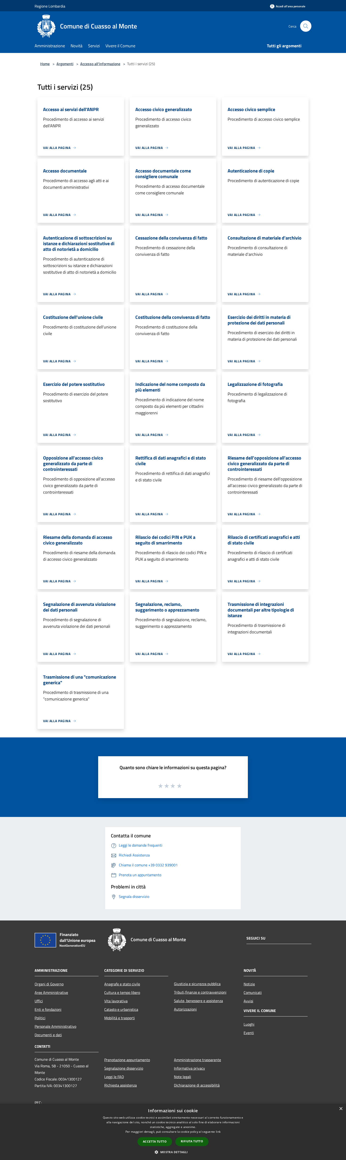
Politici (40, 1018)
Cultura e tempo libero (122, 992)
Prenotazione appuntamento (127, 1060)
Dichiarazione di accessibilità (197, 1085)
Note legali (182, 1077)
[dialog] (173, 1132)
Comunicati (253, 992)
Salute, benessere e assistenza (198, 1001)
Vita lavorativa (116, 1001)
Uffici (39, 1001)
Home (45, 64)
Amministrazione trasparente (197, 1060)
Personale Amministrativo (55, 1026)
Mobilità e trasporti (119, 1018)
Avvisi (248, 1001)
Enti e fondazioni (48, 1009)
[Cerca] (305, 26)
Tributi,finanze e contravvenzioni (200, 992)
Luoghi (249, 1024)
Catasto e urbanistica (121, 1009)
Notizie (249, 984)
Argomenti (64, 64)
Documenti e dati (48, 1035)
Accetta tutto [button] (155, 1142)
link (218, 1132)
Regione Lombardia (50, 6)
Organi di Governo (49, 984)
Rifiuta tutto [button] (192, 1141)
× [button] (340, 1109)
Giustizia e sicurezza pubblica (197, 984)
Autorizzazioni (185, 1009)
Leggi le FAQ (114, 1077)
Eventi (249, 1033)
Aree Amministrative (51, 992)
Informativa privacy (189, 1068)
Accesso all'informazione (100, 64)
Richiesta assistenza (120, 1085)
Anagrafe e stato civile (122, 984)
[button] (173, 1152)
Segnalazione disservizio (123, 1068)
